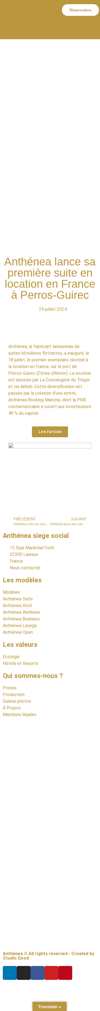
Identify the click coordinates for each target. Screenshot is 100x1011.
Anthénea (17, 346)
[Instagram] (24, 973)
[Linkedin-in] (10, 973)
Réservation (80, 10)
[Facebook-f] (37, 973)
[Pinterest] (65, 973)
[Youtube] (51, 973)
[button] (46, 10)
